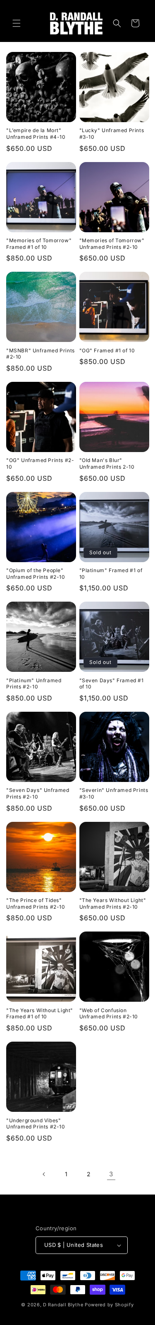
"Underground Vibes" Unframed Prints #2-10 (35, 1123)
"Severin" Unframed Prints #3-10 (113, 793)
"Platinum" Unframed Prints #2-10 (33, 683)
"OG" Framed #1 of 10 (107, 350)
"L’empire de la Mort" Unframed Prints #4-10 (36, 133)
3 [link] (111, 1174)
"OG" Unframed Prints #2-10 (40, 463)
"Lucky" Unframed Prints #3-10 (111, 133)
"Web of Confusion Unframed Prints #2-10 (108, 1013)
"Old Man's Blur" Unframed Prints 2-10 (107, 463)
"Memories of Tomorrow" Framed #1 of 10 (39, 243)
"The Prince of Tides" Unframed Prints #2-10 (35, 903)
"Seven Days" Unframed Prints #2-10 (37, 793)
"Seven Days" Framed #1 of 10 (111, 683)
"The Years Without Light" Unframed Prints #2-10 (112, 903)
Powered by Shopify (109, 1305)
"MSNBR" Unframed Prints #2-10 (40, 353)
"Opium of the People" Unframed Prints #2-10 (35, 573)
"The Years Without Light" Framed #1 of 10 (39, 1013)
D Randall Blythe (63, 1305)
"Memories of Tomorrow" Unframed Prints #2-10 (112, 243)
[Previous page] (44, 1174)
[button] (16, 23)
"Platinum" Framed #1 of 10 (111, 573)
